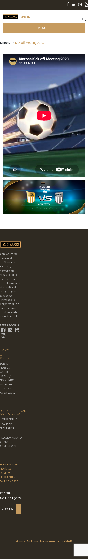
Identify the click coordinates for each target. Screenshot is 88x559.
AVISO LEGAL (7, 392)
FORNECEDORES (9, 464)
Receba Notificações (10, 495)
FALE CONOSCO (9, 481)
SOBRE (4, 363)
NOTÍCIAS (5, 468)
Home (4, 350)
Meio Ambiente (11, 419)
